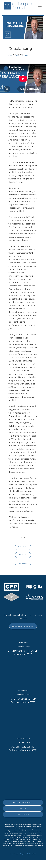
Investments (14, 56)
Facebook (23, 547)
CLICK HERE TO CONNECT (23, 626)
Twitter (23, 555)
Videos (25, 56)
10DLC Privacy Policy (23, 802)
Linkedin (23, 563)
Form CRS (23, 808)
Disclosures (23, 814)
